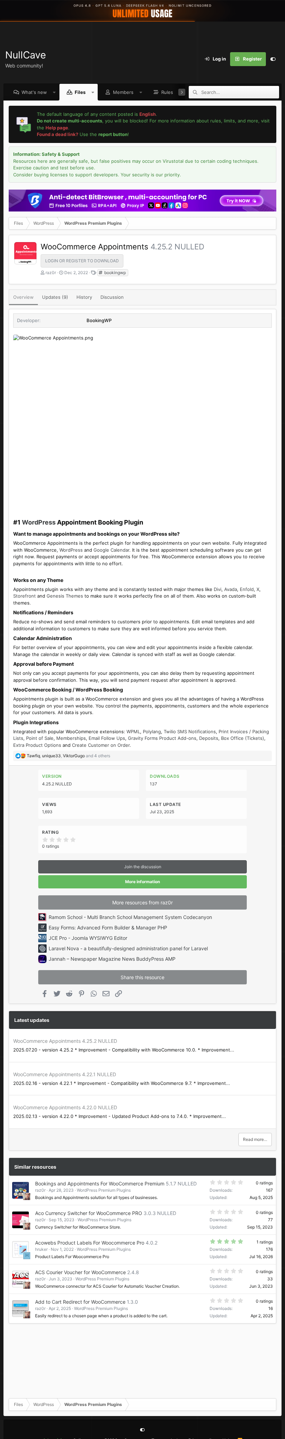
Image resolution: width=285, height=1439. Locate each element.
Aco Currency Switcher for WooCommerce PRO (88, 1213)
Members (123, 92)
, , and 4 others (68, 755)
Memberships (71, 738)
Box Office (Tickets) (242, 738)
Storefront (24, 596)
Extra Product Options (37, 745)
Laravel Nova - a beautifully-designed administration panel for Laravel (128, 948)
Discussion (112, 297)
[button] (54, 92)
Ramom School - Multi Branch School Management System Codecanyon (130, 917)
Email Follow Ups (107, 738)
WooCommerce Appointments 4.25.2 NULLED (65, 1041)
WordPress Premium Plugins (104, 1190)
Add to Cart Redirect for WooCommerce (80, 1302)
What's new (34, 92)
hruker (41, 1249)
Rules (167, 92)
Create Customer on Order (101, 745)
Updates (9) (55, 297)
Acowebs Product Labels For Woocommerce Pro (89, 1243)
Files (80, 92)
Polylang (152, 731)
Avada (230, 589)
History (84, 297)
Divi (217, 589)
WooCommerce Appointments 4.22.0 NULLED (65, 1107)
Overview (23, 297)
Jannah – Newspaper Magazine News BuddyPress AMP (112, 959)
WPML (133, 731)
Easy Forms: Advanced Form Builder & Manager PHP (108, 927)
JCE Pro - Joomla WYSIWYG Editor (88, 938)
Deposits (208, 738)
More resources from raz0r (142, 902)
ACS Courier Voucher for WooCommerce (80, 1272)
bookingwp (114, 272)
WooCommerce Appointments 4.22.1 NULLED (64, 1074)
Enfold (247, 589)
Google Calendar (111, 550)
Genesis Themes (65, 596)
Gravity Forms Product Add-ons (162, 738)
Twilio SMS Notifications (190, 731)
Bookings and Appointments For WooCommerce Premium (99, 1183)
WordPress (39, 522)
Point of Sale (40, 738)
